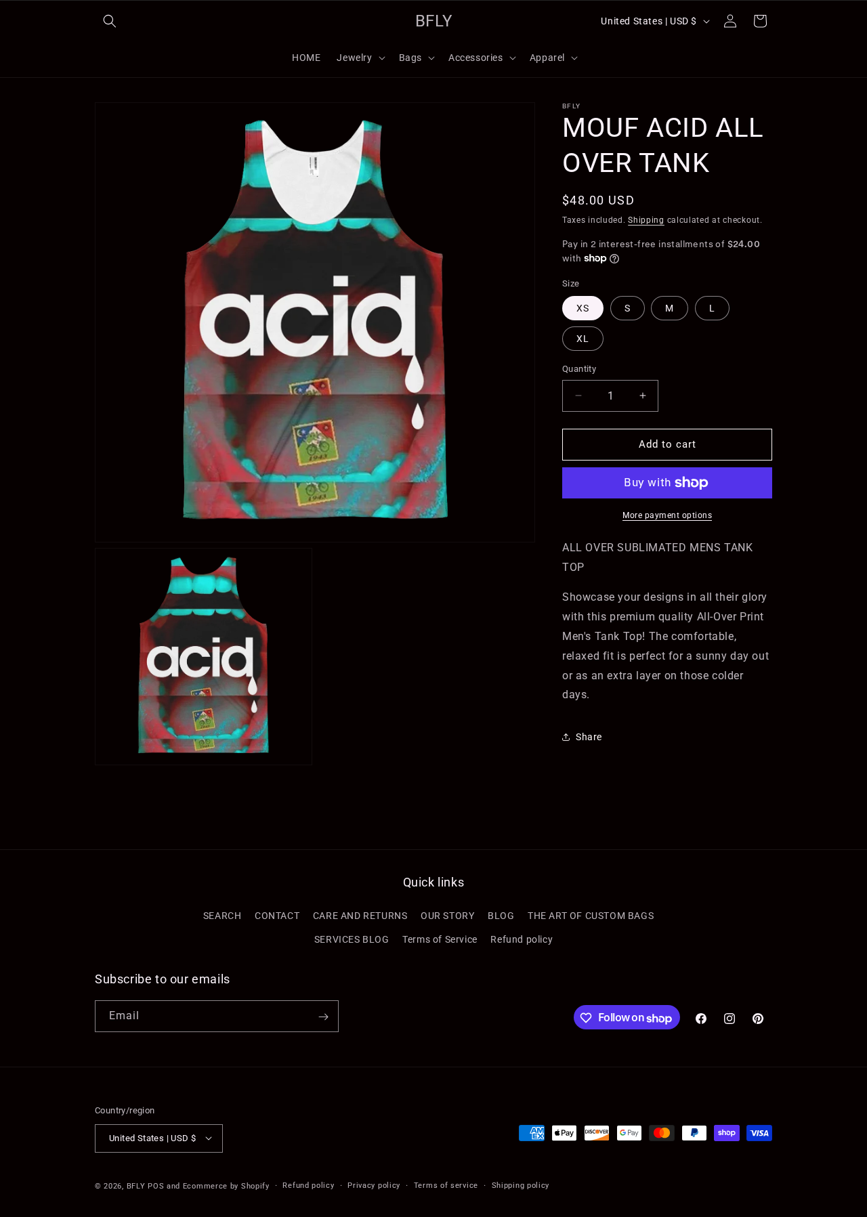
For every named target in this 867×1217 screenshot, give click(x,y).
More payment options (667, 515)
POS (156, 1185)
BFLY (136, 1185)
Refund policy (521, 938)
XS (582, 308)
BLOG (501, 915)
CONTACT (277, 915)
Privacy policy (373, 1184)
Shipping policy (521, 1184)
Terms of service (446, 1184)
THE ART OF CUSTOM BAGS (591, 915)
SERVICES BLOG (351, 938)
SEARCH (222, 915)
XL (582, 338)
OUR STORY (447, 915)
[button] (110, 21)
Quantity (579, 369)
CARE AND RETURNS (360, 915)
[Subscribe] (323, 1017)
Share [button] (589, 736)
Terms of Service (440, 938)
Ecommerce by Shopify (226, 1185)
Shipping (646, 220)
